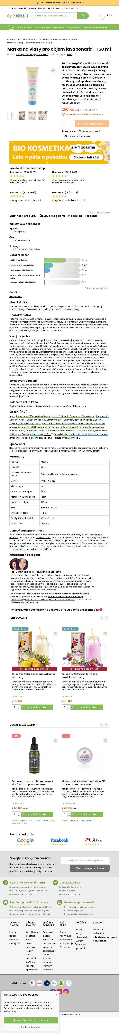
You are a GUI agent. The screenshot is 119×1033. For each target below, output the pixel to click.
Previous (12, 85)
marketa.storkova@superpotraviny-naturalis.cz (50, 599)
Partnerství (48, 969)
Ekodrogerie (101, 27)
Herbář (12, 935)
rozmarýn (14, 306)
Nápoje (70, 27)
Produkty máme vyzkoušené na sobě (29, 891)
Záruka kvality (105, 34)
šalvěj (21, 309)
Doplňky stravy (34, 27)
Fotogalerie (65, 947)
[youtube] (59, 991)
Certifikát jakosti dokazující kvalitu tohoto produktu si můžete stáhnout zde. (47, 406)
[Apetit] (40, 983)
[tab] (23, 216)
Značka (14, 292)
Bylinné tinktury (59, 27)
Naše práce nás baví (22, 894)
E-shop (13, 932)
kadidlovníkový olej (69, 309)
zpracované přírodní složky (21, 265)
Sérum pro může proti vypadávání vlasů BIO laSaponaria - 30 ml (32, 782)
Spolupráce (32, 969)
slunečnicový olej (30, 306)
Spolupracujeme (68, 943)
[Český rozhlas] (32, 983)
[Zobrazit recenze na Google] (25, 840)
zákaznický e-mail (58, 578)
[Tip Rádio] (61, 983)
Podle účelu (13, 34)
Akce (11, 27)
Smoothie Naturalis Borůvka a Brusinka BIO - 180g (80, 675)
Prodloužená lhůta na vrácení (80, 907)
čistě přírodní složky (18, 260)
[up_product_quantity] (18, 705)
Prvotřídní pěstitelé (71, 887)
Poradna (91, 216)
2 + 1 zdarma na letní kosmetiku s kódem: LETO (62, 2)
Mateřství (78, 27)
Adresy (79, 940)
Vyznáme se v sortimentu (27, 882)
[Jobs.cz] (47, 983)
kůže (69, 54)
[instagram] (66, 991)
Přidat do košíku (90, 123)
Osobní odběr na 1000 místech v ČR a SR (31, 914)
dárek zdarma (20, 629)
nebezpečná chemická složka (22, 282)
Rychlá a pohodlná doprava (29, 902)
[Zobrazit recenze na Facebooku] (59, 840)
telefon (71, 578)
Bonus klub (48, 939)
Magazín (93, 34)
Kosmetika (21, 27)
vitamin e (78, 306)
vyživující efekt (26, 820)
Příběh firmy (66, 939)
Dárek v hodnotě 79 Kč (79, 136)
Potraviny (46, 27)
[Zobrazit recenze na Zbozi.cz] (93, 840)
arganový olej (55, 306)
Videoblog (75, 216)
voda (43, 306)
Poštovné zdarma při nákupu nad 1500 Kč (31, 907)
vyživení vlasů (41, 54)
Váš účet (82, 922)
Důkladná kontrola (71, 894)
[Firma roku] (59, 1003)
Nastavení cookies (30, 1027)
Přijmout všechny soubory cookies (31, 1020)
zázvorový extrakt (34, 309)
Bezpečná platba (74, 910)
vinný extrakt (51, 309)
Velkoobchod (49, 943)
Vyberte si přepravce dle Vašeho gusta (30, 910)
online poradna (85, 578)
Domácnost (89, 27)
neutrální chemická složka (21, 270)
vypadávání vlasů (43, 820)
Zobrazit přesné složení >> (96, 288)
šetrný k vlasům (24, 54)
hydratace (75, 820)
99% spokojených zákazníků (79, 914)
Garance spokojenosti (79, 902)
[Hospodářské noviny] (54, 983)
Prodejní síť (14, 943)
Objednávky (82, 937)
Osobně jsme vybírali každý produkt (29, 887)
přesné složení (43, 537)
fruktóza (67, 306)
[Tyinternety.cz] (69, 983)
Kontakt (98, 922)
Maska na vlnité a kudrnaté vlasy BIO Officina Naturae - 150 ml (84, 782)
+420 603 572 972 (72, 8)
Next (53, 85)
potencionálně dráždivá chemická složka (24, 276)
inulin (87, 306)
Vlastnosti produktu (23, 216)
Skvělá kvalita (68, 891)
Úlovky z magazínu (52, 216)
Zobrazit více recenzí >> (99, 212)
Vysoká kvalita (70, 882)
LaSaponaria (15, 296)
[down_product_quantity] (18, 708)
